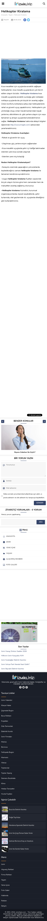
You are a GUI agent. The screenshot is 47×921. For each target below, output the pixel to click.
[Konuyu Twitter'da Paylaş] (28, 19)
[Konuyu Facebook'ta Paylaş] (24, 19)
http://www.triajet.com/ (20, 125)
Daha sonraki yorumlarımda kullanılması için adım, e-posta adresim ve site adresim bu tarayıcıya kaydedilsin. (24, 496)
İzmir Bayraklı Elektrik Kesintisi (12, 669)
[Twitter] (23, 687)
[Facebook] (20, 687)
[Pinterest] (26, 687)
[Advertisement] (23, 40)
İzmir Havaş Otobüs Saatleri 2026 (14, 651)
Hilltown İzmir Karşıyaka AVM (12, 656)
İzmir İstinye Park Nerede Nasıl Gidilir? (15, 664)
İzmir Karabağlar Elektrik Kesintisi (13, 660)
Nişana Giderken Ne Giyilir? (24, 452)
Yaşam (11, 15)
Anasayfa (4, 15)
